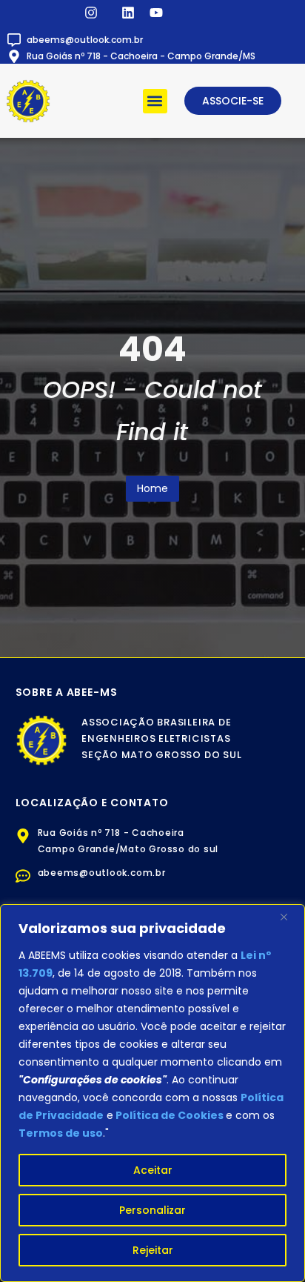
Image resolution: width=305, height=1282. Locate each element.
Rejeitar (153, 1250)
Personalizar (152, 1210)
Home (152, 488)
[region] (152, 1093)
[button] (155, 101)
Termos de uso (61, 1133)
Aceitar (152, 1170)
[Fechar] (289, 917)
